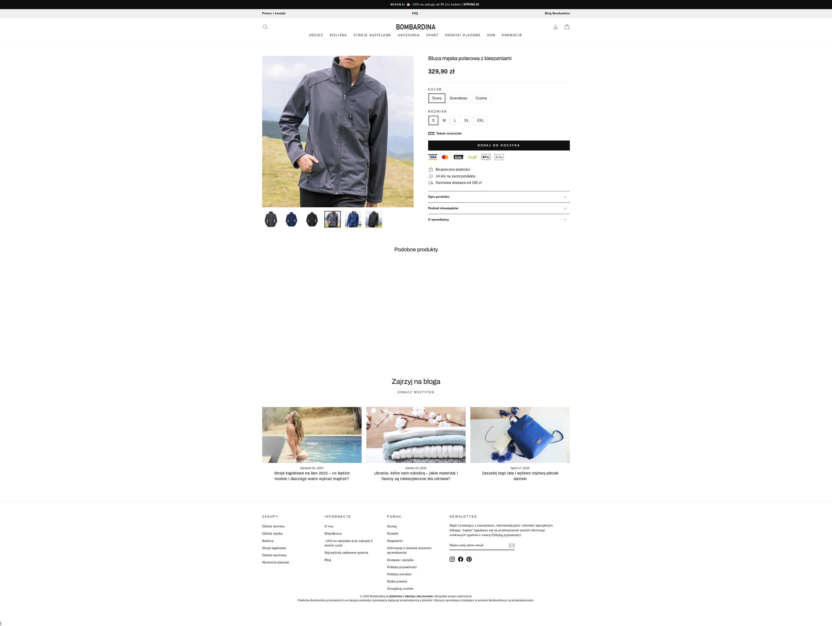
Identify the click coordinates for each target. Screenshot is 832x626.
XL (466, 120)
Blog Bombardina (557, 13)
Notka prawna (397, 581)
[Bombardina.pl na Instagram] (452, 559)
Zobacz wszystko (416, 392)
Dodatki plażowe (463, 35)
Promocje (512, 35)
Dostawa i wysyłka (400, 560)
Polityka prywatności (402, 567)
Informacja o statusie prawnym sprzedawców (409, 550)
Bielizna (338, 35)
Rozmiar (437, 111)
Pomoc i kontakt (273, 13)
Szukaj (392, 526)
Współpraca (333, 533)
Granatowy (458, 98)
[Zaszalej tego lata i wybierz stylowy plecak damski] (520, 435)
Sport (432, 35)
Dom (491, 35)
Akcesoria (409, 35)
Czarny (481, 98)
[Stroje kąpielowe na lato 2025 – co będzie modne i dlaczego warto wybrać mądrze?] (312, 435)
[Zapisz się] (512, 545)
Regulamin (395, 541)
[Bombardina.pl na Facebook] (460, 559)
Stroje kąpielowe (372, 35)
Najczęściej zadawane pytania (346, 552)
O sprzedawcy (438, 219)
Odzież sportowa (274, 555)
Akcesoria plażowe (275, 562)
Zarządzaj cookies (400, 588)
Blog (328, 560)
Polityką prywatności (506, 535)
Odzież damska (273, 526)
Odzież (316, 35)
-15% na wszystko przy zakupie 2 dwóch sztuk (349, 543)
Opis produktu (439, 196)
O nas (329, 526)
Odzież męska (272, 533)
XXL (480, 120)
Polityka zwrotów (399, 574)
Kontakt (392, 533)
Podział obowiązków (443, 208)
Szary (437, 98)
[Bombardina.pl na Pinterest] (469, 559)
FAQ (415, 13)
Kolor (435, 89)
